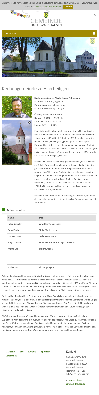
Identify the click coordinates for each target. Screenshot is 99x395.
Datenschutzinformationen (48, 7)
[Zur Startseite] (49, 20)
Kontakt (32, 352)
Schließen (67, 7)
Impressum (45, 352)
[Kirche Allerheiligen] (17, 142)
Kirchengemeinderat (16, 210)
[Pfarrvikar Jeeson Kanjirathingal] (17, 107)
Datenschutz (11, 356)
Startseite (10, 352)
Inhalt (21, 352)
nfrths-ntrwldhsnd (75, 382)
